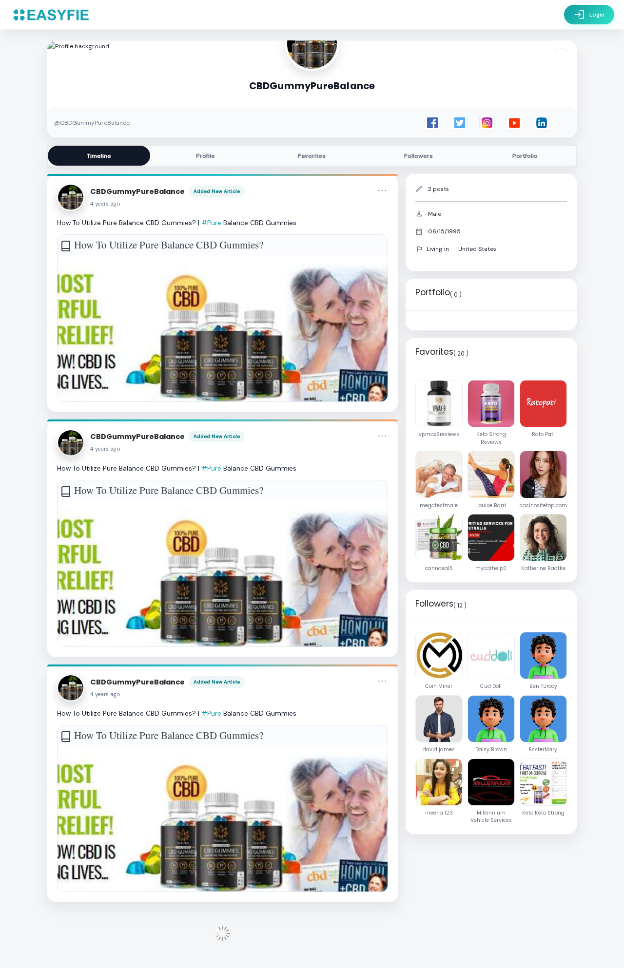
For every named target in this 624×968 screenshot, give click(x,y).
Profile (205, 156)
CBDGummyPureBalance (137, 191)
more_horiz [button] (382, 190)
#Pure (211, 222)
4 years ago (105, 204)
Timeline (99, 156)
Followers (418, 156)
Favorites (312, 156)
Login (589, 14)
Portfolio (525, 156)
